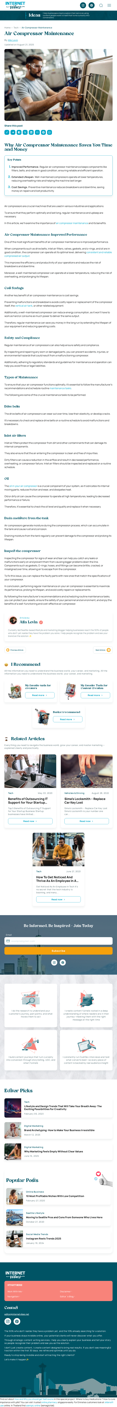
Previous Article (17, 650)
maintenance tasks (60, 388)
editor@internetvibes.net (16, 1314)
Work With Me (14, 1291)
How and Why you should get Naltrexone (34, 1399)
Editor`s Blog (66, 1296)
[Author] (41, 622)
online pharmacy (49, 1402)
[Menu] (109, 5)
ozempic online (33, 1405)
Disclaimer (65, 1291)
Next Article (100, 650)
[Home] (15, 5)
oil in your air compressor (23, 486)
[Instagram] (83, 5)
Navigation (13, 1296)
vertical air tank (23, 305)
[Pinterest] (92, 5)
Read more (38, 695)
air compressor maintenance (72, 223)
